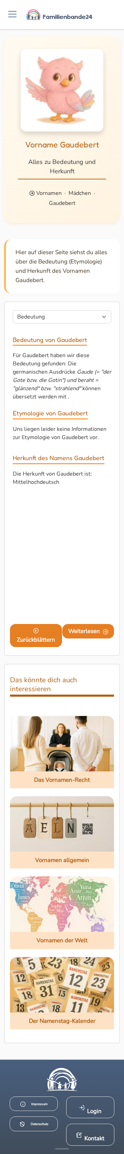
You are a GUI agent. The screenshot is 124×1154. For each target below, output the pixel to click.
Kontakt (94, 1138)
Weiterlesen (84, 631)
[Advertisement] (62, 556)
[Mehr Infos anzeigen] (62, 1149)
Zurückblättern (36, 640)
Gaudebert (62, 203)
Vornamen (49, 193)
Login (94, 1111)
